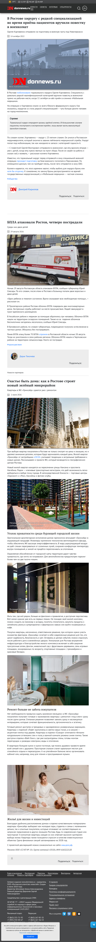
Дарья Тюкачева (27, 356)
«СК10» (37, 457)
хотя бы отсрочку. (15, 171)
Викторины (65, 873)
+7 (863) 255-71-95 (15, 917)
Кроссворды (53, 873)
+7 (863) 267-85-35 (36, 917)
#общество (12, 178)
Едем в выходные (14, 873)
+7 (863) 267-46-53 (36, 920)
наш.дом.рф (66, 845)
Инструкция (30, 873)
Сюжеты (43, 7)
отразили (43, 334)
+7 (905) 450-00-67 (15, 920)
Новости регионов (43, 875)
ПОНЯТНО (30, 937)
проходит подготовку (27, 161)
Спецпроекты (65, 7)
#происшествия (14, 344)
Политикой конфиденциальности (29, 933)
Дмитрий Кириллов (28, 189)
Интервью (53, 7)
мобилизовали (24, 92)
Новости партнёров (25, 875)
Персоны (41, 873)
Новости (34, 7)
